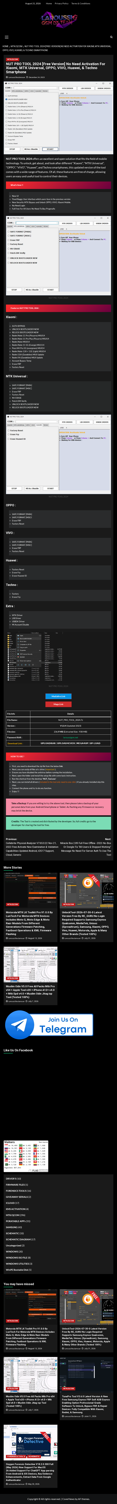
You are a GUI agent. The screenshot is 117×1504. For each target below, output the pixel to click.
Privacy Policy (61, 3)
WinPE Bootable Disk (17, 1269)
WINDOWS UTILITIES (17, 1263)
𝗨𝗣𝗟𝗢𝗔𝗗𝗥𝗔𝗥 (48, 743)
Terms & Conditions (80, 3)
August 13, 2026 (35, 938)
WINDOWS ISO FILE (16, 1257)
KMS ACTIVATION (15, 1209)
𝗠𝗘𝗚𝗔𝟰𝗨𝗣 (82, 743)
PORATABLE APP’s (16, 1221)
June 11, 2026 (90, 1416)
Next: (85, 847)
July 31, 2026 (90, 938)
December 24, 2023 (37, 77)
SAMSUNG (11, 1227)
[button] (7, 37)
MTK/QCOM (12, 59)
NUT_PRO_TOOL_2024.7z (70, 720)
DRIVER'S (11, 1178)
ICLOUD (10, 1203)
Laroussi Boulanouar (17, 77)
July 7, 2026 (33, 1001)
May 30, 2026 (33, 1484)
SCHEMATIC (12, 1233)
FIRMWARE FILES (15, 1184)
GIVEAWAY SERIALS (17, 1196)
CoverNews (68, 1498)
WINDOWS (12, 1251)
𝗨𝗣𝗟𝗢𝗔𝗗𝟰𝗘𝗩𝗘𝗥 (66, 743)
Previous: (32, 847)
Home (49, 3)
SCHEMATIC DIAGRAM (18, 1239)
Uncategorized (13, 1245)
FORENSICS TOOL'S (16, 1190)
